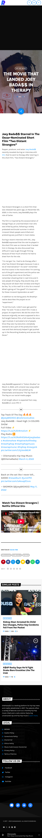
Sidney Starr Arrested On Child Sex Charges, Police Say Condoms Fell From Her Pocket (21, 625)
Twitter (25, 555)
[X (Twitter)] (6, 827)
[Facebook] (15, 827)
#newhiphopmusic (25, 443)
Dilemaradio (6, 555)
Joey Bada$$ (30, 149)
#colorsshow (9, 440)
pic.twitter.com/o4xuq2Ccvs (16, 481)
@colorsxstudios (25, 417)
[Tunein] (9, 827)
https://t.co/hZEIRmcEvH (14, 430)
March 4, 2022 (26, 459)
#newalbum (14, 478)
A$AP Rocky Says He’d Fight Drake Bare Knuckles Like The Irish (18, 670)
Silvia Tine (14, 550)
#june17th (27, 478)
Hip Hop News (21, 68)
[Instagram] (12, 827)
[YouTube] (4, 827)
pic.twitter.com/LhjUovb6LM (16, 450)
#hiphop (21, 447)
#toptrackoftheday (26, 440)
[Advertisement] (21, 27)
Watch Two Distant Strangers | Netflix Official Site (20, 504)
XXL (3, 155)
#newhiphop (7, 443)
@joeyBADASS (8, 417)
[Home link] (3, 2)
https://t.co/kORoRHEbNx (14, 437)
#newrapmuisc (9, 447)
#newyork (32, 447)
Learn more (33, 716)
